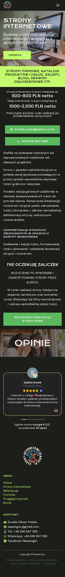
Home (7, 482)
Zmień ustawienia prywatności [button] (43, 560)
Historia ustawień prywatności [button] (25, 563)
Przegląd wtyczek (15, 498)
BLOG (7, 503)
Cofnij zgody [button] (49, 563)
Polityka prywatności (16, 560)
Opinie (32, 343)
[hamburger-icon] (58, 5)
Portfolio (9, 494)
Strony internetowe (17, 486)
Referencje (10, 490)
